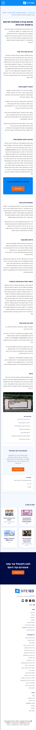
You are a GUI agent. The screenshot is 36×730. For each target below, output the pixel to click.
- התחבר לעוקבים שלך (24, 422)
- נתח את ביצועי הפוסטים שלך (22, 426)
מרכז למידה (31, 12)
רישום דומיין (32, 643)
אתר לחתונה (31, 658)
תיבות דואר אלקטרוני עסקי (28, 668)
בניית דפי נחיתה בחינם (29, 645)
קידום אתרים (31, 688)
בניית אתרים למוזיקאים (29, 655)
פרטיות (21, 724)
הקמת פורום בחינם (30, 673)
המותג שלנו (32, 711)
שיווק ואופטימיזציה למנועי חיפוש (17, 12)
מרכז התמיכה (31, 698)
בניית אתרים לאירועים (29, 653)
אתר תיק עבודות (31, 660)
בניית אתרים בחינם (30, 638)
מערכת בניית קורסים (29, 675)
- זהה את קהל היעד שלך (24, 419)
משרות (30, 703)
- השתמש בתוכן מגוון (25, 429)
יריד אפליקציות (28, 627)
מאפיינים (32, 617)
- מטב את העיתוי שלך (25, 439)
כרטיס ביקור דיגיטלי (30, 665)
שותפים (33, 706)
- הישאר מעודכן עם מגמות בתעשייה (21, 436)
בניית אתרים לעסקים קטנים (28, 663)
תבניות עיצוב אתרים (30, 625)
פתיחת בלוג (32, 670)
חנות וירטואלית (31, 640)
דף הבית (32, 612)
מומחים (33, 708)
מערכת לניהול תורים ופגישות (28, 680)
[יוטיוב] (22, 600)
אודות (33, 695)
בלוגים (16, 303)
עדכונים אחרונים (31, 630)
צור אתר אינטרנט (18, 469)
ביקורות (33, 620)
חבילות (33, 615)
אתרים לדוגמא (31, 622)
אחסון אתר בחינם (30, 683)
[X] (30, 600)
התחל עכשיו (18, 188)
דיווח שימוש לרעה (15, 724)
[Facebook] (33, 600)
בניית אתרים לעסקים (29, 648)
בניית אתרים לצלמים (29, 650)
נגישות (8, 724)
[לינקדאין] (26, 600)
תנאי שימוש (26, 724)
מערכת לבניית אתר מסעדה (28, 678)
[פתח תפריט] (3, 3)
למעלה (29, 487)
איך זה (29, 483)
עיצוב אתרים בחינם (30, 685)
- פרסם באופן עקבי (25, 432)
